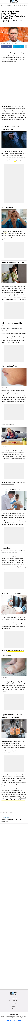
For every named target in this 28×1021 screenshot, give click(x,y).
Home (2, 5)
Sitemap (14, 1008)
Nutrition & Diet (8, 5)
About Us (14, 1006)
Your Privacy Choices (15, 1020)
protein (16, 52)
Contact (14, 1003)
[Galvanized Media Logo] (14, 1014)
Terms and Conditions (14, 1000)
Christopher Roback (11, 24)
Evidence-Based (16, 8)
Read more (20, 813)
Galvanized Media (10, 1016)
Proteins (10, 820)
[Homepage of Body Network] (13, 993)
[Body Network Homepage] (14, 1)
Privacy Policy (14, 998)
